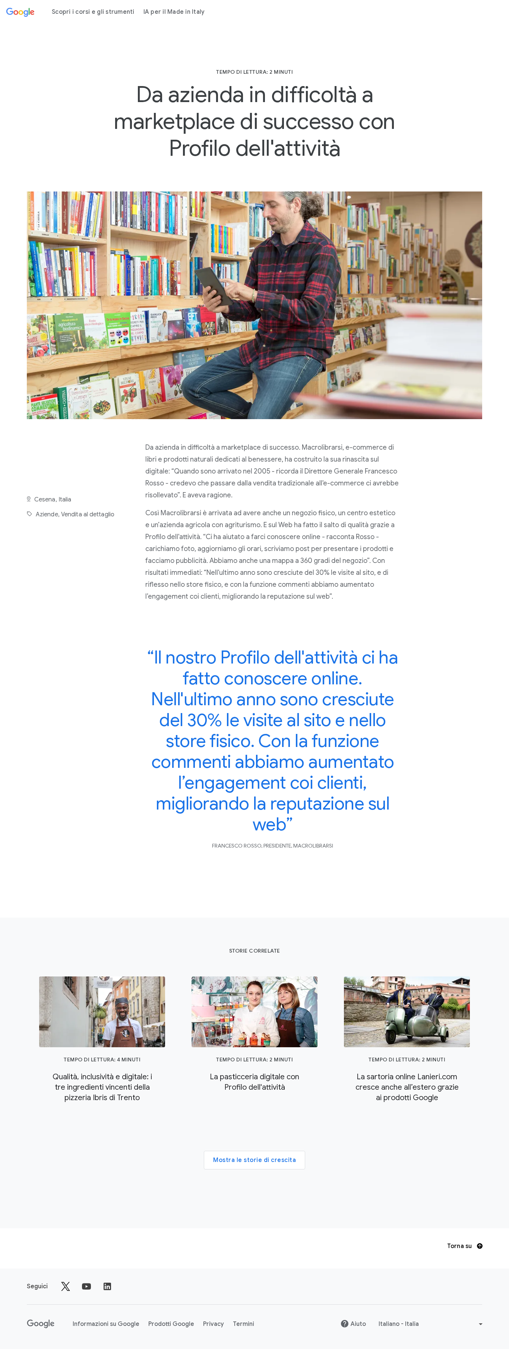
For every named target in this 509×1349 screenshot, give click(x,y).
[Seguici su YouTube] (86, 1286)
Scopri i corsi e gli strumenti (93, 12)
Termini (243, 1324)
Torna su (460, 1246)
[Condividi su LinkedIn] (107, 1286)
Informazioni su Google (106, 1324)
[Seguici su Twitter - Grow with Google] (66, 1286)
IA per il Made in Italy (174, 12)
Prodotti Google (171, 1324)
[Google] (20, 12)
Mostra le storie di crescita (254, 1160)
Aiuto (358, 1324)
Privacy (213, 1324)
